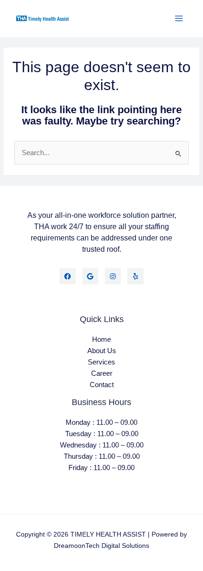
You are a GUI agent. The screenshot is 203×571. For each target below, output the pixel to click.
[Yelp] (135, 276)
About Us (101, 351)
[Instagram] (113, 276)
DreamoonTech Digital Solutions (101, 545)
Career (101, 373)
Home (101, 339)
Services (101, 362)
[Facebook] (67, 276)
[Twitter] (90, 276)
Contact (102, 385)
